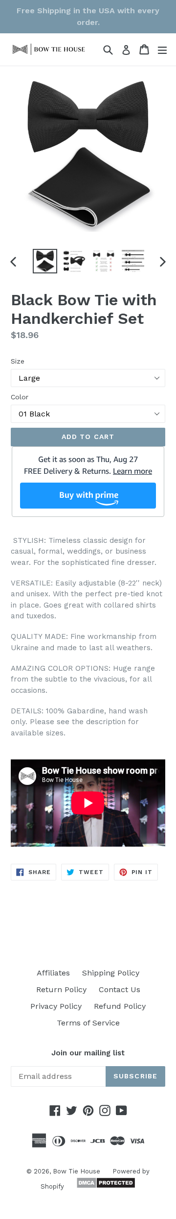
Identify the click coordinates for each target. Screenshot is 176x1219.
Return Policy (61, 989)
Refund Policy (120, 1006)
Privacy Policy (56, 1006)
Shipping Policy (110, 972)
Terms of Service (88, 1022)
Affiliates (53, 972)
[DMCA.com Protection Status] (104, 1186)
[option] (45, 261)
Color (19, 397)
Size (17, 361)
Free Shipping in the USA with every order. (88, 16)
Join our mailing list (88, 1052)
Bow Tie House (76, 1171)
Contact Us (119, 989)
